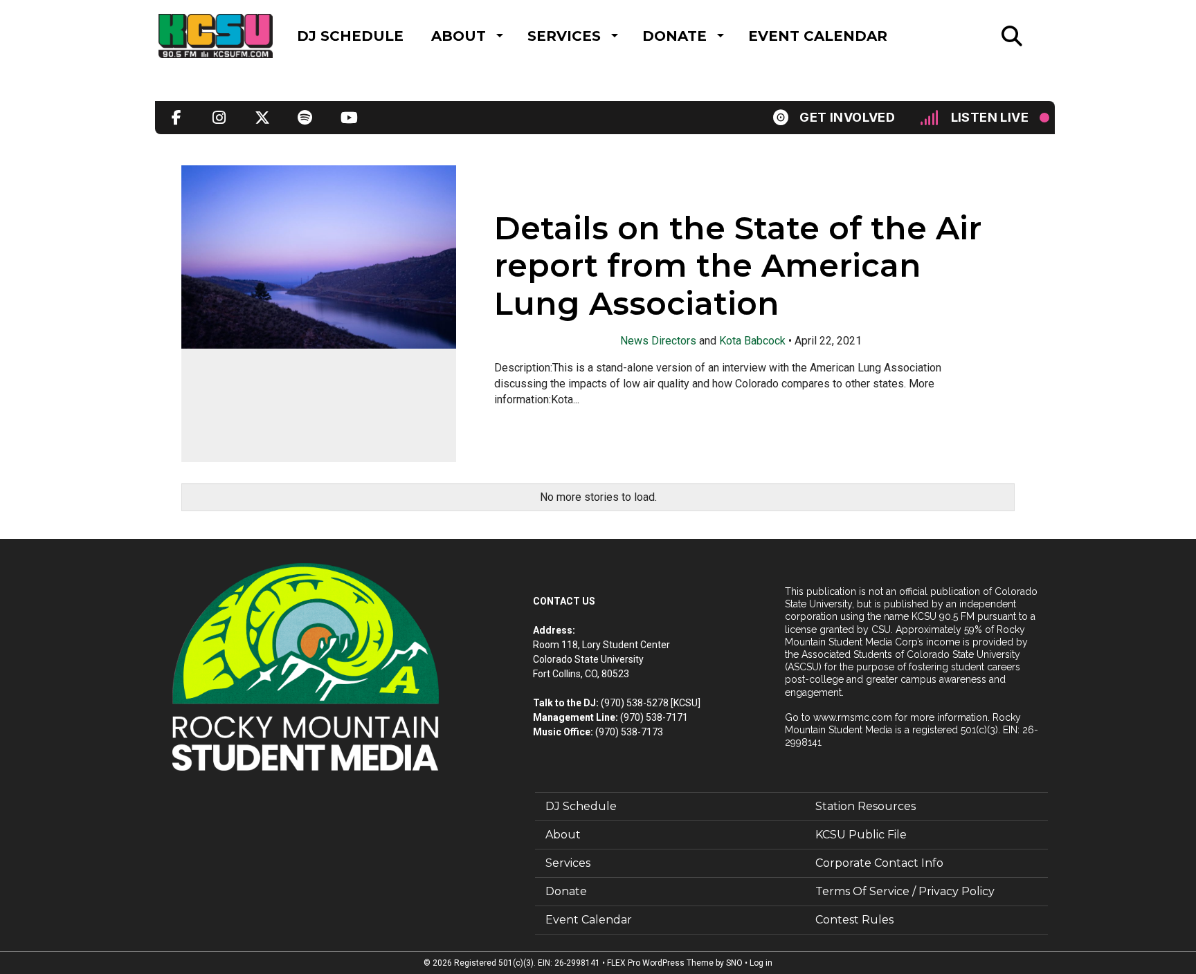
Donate (674, 36)
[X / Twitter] (262, 118)
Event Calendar (817, 36)
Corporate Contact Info (879, 863)
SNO (734, 963)
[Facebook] (176, 118)
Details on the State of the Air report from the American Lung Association (737, 266)
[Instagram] (219, 118)
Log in (761, 963)
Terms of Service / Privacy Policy (905, 891)
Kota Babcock (752, 340)
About (458, 36)
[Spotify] (305, 118)
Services (564, 36)
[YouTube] (348, 118)
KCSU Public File (861, 834)
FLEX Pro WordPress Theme (660, 963)
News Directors (658, 340)
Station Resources (865, 806)
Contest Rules (854, 919)
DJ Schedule (350, 36)
